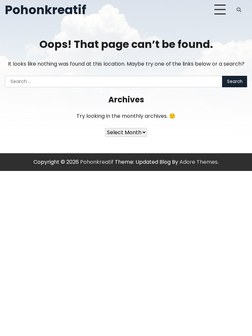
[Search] (239, 10)
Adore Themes (198, 162)
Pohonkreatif (45, 9)
